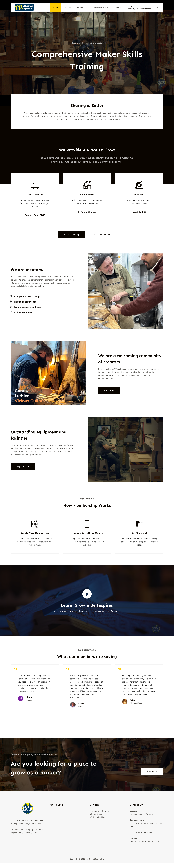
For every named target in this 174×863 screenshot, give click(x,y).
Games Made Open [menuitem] (101, 7)
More (117, 7)
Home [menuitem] (55, 7)
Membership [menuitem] (81, 7)
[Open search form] (158, 7)
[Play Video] (87, 594)
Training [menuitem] (67, 7)
